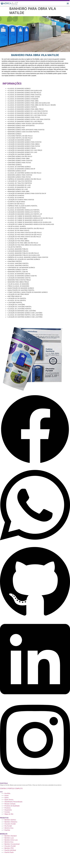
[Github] (35, 618)
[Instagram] (35, 779)
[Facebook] (35, 464)
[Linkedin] (35, 699)
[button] (67, 3)
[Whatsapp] (35, 545)
